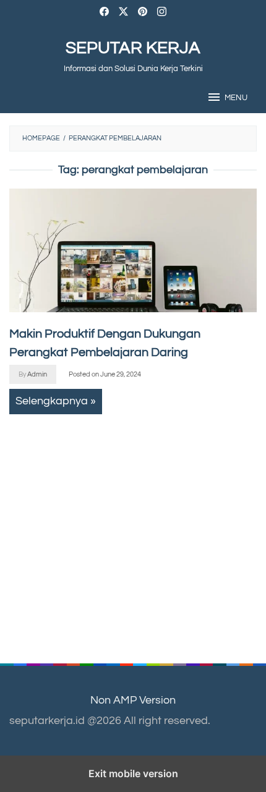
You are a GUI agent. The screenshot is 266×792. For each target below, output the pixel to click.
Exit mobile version (133, 773)
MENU (236, 97)
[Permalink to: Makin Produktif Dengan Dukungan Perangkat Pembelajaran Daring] (133, 250)
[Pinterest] (142, 13)
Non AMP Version (133, 700)
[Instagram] (161, 13)
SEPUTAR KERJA (133, 48)
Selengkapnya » (55, 401)
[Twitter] (123, 13)
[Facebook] (104, 13)
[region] (123, 527)
